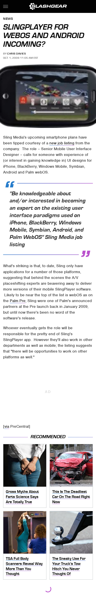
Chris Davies (16, 53)
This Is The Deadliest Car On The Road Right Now (71, 496)
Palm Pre (17, 300)
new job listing (61, 143)
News (8, 19)
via (6, 426)
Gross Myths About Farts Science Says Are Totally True (22, 496)
